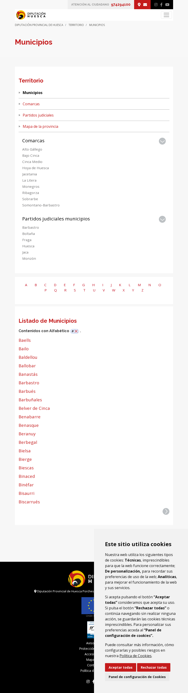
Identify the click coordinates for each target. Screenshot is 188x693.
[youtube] (167, 4)
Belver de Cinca (34, 408)
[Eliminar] (75, 331)
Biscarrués (29, 502)
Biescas (26, 468)
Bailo (24, 348)
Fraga (26, 239)
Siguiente (166, 511)
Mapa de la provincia (40, 126)
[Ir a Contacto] (145, 4)
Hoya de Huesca (35, 167)
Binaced (27, 476)
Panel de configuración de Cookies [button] (137, 677)
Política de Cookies (135, 655)
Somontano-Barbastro (41, 205)
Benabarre (30, 416)
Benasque (29, 425)
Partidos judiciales (38, 115)
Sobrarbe (30, 199)
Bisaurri (26, 493)
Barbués (27, 391)
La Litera (29, 180)
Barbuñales (30, 399)
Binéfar (26, 485)
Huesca (28, 246)
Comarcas (31, 103)
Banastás (28, 374)
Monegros (30, 186)
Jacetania (29, 174)
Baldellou (28, 357)
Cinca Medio (32, 161)
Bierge (25, 459)
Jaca (25, 252)
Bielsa (25, 450)
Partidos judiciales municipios (56, 219)
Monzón (29, 258)
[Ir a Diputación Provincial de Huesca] (30, 15)
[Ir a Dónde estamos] (139, 4)
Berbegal (28, 442)
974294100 (120, 4)
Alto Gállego (32, 149)
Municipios (32, 92)
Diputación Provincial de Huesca (39, 25)
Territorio (76, 25)
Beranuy (27, 433)
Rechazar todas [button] (154, 667)
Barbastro (30, 227)
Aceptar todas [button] (121, 667)
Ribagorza (30, 192)
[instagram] (156, 4)
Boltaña (28, 233)
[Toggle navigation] (166, 15)
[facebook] (161, 4)
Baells (25, 340)
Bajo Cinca (30, 155)
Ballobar (27, 365)
